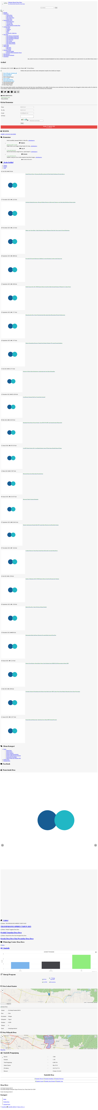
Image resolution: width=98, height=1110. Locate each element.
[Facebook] (2, 92)
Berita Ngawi (9, 751)
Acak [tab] (4, 168)
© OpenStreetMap (90, 1002)
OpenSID (95, 1002)
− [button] (2, 993)
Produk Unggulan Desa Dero (11, 933)
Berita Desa (9, 750)
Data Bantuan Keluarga (8, 55)
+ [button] (2, 990)
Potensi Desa (9, 19)
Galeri (5, 920)
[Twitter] (5, 92)
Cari (56, 7)
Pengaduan (5, 56)
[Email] (8, 92)
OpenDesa (4, 1106)
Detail (8, 1003)
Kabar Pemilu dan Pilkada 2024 (13, 758)
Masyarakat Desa (10, 17)
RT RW (8, 28)
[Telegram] (11, 92)
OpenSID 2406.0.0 (12, 1106)
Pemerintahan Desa (7, 20)
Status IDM (6, 46)
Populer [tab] (5, 166)
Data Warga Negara (10, 43)
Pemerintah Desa (10, 21)
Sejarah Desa (9, 15)
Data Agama (9, 41)
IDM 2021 (8, 47)
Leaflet (85, 1002)
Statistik (6, 948)
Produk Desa (6, 759)
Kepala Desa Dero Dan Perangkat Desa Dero (17, 939)
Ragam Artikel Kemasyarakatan (13, 755)
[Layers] (95, 991)
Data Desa (5, 34)
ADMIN (3, 134)
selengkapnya (34, 143)
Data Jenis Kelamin (10, 42)
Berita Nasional (9, 753)
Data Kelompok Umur (9, 81)
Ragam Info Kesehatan (11, 757)
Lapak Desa (6, 45)
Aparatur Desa (9, 24)
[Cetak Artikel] (15, 92)
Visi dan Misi (9, 23)
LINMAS (8, 29)
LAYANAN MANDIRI (10, 134)
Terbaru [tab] (5, 165)
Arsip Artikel (8, 162)
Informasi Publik (7, 50)
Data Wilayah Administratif (12, 35)
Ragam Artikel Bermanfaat (12, 754)
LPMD (8, 30)
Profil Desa (6, 13)
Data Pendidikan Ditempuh (12, 38)
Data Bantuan (6, 54)
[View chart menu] (96, 952)
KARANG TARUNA (11, 33)
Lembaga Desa (6, 26)
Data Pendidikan (7, 74)
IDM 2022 (8, 48)
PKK (7, 32)
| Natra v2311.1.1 (21, 1106)
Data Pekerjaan (9, 39)
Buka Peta (3, 1003)
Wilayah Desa (9, 16)
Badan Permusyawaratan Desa (13, 25)
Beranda (5, 12)
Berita (4, 749)
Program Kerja (6, 760)
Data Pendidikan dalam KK (12, 37)
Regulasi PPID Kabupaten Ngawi (14, 52)
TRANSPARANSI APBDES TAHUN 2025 (16, 926)
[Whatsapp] (18, 92)
